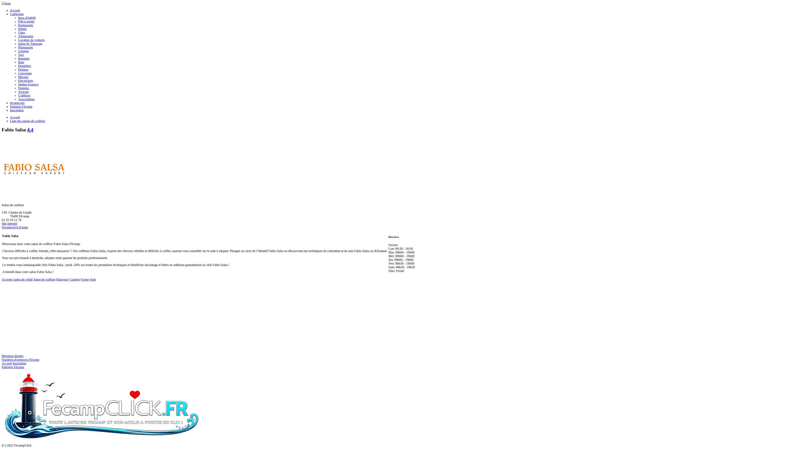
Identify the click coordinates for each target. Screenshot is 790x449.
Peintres (23, 69)
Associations (26, 99)
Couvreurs (25, 73)
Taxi (21, 55)
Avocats (23, 92)
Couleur (74, 279)
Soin (93, 279)
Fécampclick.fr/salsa (15, 227)
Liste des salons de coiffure (27, 121)
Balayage (62, 279)
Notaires (23, 88)
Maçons (23, 77)
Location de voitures (31, 40)
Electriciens (25, 80)
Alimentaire (25, 36)
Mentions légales (12, 356)
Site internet (9, 223)
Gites (21, 32)
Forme (85, 279)
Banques (23, 58)
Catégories (17, 14)
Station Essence (28, 84)
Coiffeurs (24, 95)
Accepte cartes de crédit (17, 279)
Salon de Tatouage (30, 43)
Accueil (15, 10)
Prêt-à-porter (26, 21)
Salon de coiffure (44, 279)
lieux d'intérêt (27, 18)
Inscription (17, 110)
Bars (21, 62)
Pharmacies (25, 47)
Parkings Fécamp (21, 106)
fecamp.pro (17, 103)
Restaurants (25, 25)
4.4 (30, 129)
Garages (23, 51)
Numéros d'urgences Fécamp (20, 359)
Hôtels (22, 29)
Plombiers (24, 66)
